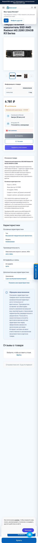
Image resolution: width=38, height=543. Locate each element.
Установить (21, 534)
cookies (16, 520)
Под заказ (20, 141)
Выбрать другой (16, 20)
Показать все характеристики (19, 283)
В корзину (20, 136)
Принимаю (28, 530)
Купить (19, 540)
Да (6, 20)
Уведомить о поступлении (19, 147)
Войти (19, 355)
